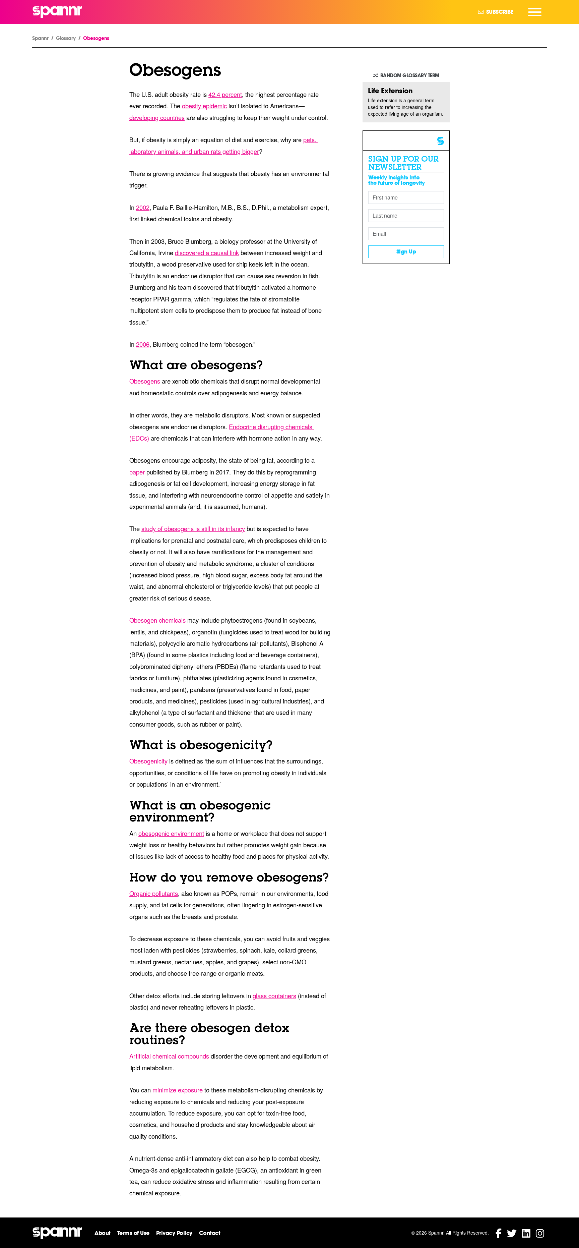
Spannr (40, 38)
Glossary (66, 38)
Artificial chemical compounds (169, 1056)
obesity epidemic (204, 105)
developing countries (157, 117)
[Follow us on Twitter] (512, 1233)
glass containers (274, 995)
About (102, 1233)
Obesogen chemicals (157, 620)
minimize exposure (177, 1089)
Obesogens (144, 381)
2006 (142, 344)
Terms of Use (133, 1233)
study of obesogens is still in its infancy (193, 528)
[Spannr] (57, 12)
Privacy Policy (174, 1233)
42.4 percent (225, 94)
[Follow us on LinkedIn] (526, 1233)
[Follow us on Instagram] (540, 1233)
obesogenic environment (171, 833)
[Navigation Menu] (535, 12)
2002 (142, 207)
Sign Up (406, 251)
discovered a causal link (207, 252)
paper (137, 471)
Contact (209, 1233)
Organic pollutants (153, 893)
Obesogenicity (148, 760)
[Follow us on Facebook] (499, 1233)
